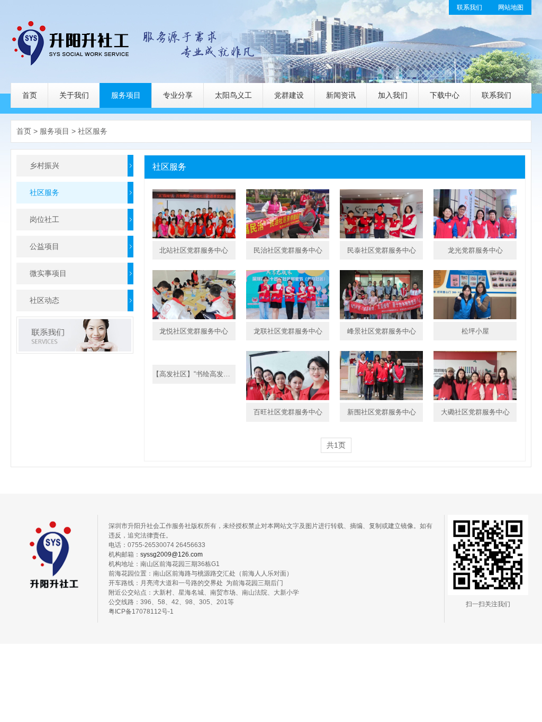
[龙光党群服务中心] (475, 213)
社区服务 (92, 131)
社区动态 (44, 300)
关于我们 (74, 95)
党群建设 (289, 95)
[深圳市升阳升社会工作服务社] (134, 42)
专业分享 (178, 95)
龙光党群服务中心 (475, 250)
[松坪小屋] (475, 294)
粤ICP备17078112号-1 (141, 611)
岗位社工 (44, 219)
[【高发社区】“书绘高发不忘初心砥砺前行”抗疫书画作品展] (194, 356)
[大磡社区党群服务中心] (475, 375)
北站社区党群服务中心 (193, 250)
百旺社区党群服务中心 (288, 412)
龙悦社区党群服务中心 (193, 331)
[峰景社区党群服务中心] (381, 294)
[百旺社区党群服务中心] (287, 375)
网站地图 (510, 7)
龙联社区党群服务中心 (288, 331)
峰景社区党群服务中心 (381, 331)
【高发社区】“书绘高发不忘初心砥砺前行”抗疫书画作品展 (194, 374)
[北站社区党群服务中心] (194, 213)
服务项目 (126, 95)
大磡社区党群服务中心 (475, 412)
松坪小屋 (475, 331)
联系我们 (469, 7)
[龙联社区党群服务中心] (287, 294)
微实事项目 (48, 273)
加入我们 (393, 95)
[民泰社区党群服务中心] (381, 213)
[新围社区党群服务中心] (381, 375)
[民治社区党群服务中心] (287, 213)
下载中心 (444, 95)
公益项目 (44, 246)
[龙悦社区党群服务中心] (194, 294)
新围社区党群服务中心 (381, 412)
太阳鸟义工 (233, 95)
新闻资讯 (341, 95)
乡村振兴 (44, 165)
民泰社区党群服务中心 (381, 250)
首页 (29, 95)
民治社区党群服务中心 (288, 250)
